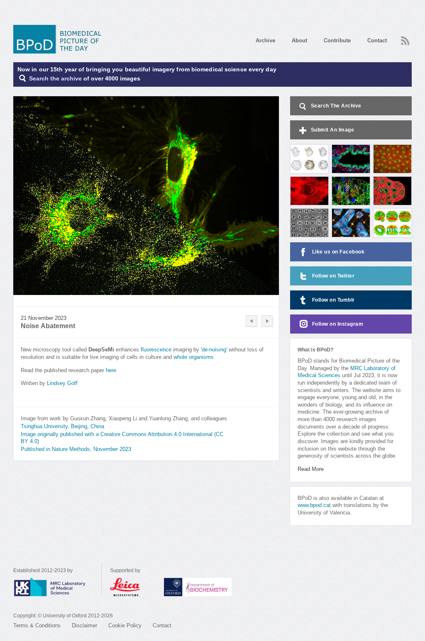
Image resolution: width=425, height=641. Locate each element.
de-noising (214, 350)
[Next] (267, 321)
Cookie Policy (125, 626)
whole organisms (193, 357)
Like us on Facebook (338, 252)
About (299, 40)
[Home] (60, 39)
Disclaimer (84, 626)
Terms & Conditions (37, 626)
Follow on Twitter (333, 276)
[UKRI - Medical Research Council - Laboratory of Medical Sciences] (57, 587)
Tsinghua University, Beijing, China (62, 426)
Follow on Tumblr (333, 300)
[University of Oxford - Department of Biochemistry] (213, 587)
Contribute (337, 40)
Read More (311, 469)
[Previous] (251, 321)
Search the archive (55, 79)
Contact (377, 40)
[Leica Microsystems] (133, 587)
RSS (404, 38)
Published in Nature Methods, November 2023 (76, 449)
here (111, 370)
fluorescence (156, 350)
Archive (265, 40)
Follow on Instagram (338, 324)
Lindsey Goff (62, 383)
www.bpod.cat (314, 505)
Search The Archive (336, 106)
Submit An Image (332, 130)
